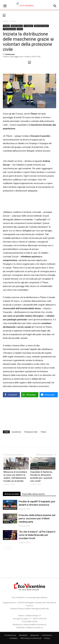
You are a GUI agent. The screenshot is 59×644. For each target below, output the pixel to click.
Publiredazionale (9, 29)
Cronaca (6, 26)
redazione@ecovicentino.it (34, 624)
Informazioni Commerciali (30, 638)
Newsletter (23, 635)
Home (5, 21)
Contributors (47, 635)
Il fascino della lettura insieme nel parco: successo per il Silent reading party (37, 518)
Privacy (47, 638)
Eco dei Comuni (16, 26)
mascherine (16, 432)
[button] (55, 6)
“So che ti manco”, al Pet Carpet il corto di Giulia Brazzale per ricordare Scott (37, 535)
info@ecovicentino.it (34, 627)
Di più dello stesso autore (33, 494)
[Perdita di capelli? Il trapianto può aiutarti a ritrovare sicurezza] (10, 505)
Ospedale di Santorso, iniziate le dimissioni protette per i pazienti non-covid (41, 476)
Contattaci (13, 638)
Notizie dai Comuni (41, 26)
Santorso (34, 468)
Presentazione (10, 635)
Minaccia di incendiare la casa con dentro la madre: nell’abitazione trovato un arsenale (15, 476)
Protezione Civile (30, 432)
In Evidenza (28, 26)
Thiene (13, 21)
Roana (6, 468)
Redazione (10, 54)
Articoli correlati (12, 494)
